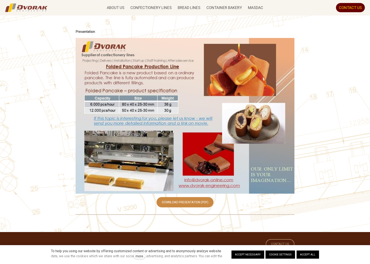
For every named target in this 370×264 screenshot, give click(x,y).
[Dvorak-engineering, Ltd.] (26, 7)
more (139, 256)
